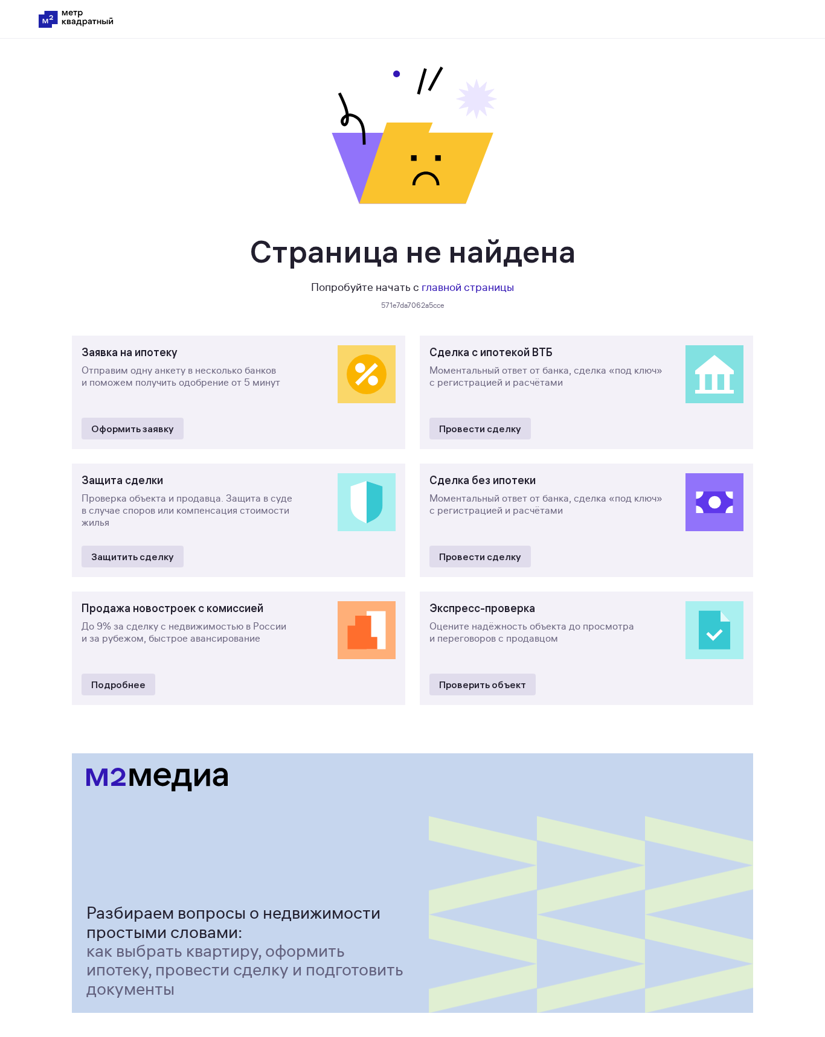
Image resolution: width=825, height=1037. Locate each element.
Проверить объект (482, 684)
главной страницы (468, 287)
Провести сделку (480, 429)
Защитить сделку (132, 556)
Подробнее (118, 684)
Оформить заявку (132, 429)
